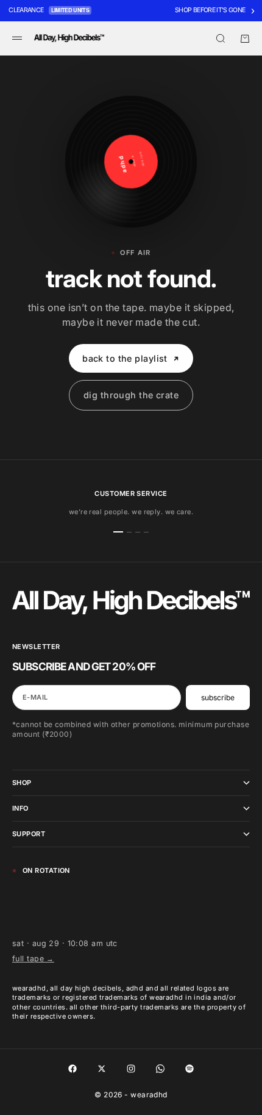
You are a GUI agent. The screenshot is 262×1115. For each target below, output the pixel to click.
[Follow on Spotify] (189, 1069)
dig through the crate (131, 395)
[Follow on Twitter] (102, 1069)
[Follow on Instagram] (131, 1069)
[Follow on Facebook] (72, 1069)
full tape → (33, 958)
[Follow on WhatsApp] (160, 1069)
